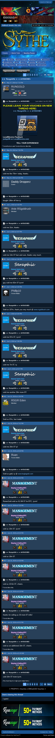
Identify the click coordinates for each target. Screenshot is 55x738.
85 (45, 75)
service (32, 65)
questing (32, 62)
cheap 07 (46, 59)
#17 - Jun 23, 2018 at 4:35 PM (13, 560)
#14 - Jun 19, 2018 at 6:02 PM (13, 478)
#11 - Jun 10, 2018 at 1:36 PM (13, 396)
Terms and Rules (48, 735)
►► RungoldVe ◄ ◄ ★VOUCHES (27, 111)
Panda (5, 587)
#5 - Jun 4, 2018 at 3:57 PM (13, 232)
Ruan (14, 454)
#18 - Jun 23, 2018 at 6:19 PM (13, 591)
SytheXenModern (8, 732)
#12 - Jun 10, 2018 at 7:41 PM (13, 423)
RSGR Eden (18, 400)
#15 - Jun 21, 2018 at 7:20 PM (13, 505)
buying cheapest (21, 59)
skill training (42, 65)
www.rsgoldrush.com (42, 310)
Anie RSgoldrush (21, 208)
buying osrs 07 (35, 59)
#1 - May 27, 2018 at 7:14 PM (13, 83)
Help (50, 732)
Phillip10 (16, 290)
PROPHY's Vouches (19, 689)
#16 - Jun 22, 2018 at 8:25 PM (13, 533)
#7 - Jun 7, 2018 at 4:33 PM (13, 287)
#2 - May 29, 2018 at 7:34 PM (13, 150)
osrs (16, 62)
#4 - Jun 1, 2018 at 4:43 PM (13, 205)
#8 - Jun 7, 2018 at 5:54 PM (13, 314)
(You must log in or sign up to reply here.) (16, 681)
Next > (50, 75)
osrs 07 (23, 62)
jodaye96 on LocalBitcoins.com (16, 139)
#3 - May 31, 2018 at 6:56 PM (13, 178)
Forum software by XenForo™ (10, 735)
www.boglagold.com (25, 474)
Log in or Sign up (45, 2)
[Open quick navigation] (52, 53)
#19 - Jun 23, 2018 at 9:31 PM (13, 622)
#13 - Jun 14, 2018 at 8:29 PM (13, 451)
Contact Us (44, 732)
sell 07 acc (41, 62)
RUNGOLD (17, 86)
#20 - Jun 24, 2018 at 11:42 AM (14, 653)
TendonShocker (20, 146)
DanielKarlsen (7, 146)
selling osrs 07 (22, 65)
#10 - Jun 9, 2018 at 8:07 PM (13, 369)
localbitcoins (8, 62)
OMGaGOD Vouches (36, 689)
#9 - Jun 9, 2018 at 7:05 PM (13, 341)
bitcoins (10, 59)
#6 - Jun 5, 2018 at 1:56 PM (13, 259)
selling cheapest (9, 65)
